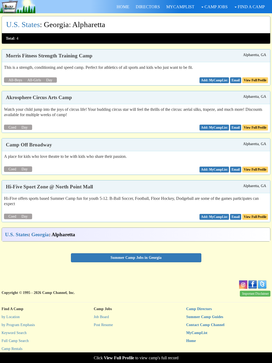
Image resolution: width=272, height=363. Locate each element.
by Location (11, 317)
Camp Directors (199, 309)
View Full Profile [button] (255, 80)
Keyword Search (14, 333)
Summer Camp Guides (204, 317)
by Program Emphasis (18, 325)
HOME (123, 7)
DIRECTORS (148, 7)
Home (191, 341)
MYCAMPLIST (180, 7)
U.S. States (23, 24)
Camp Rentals (12, 349)
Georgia (40, 234)
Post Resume (103, 325)
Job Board (101, 317)
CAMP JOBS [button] (215, 7)
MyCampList (196, 333)
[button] (235, 80)
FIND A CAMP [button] (251, 7)
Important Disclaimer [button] (255, 294)
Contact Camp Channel (205, 325)
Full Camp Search (15, 341)
